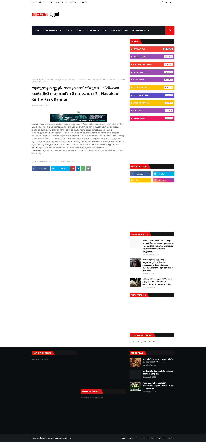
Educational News (150, 64)
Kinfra (63, 161)
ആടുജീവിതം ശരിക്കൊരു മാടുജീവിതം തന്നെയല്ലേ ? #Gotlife (158, 360)
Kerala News (54, 161)
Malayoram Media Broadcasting (58, 438)
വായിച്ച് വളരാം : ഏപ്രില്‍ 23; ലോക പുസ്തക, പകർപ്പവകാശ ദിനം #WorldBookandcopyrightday (157, 281)
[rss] (140, 180)
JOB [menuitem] (104, 30)
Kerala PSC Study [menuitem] (119, 30)
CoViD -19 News (150, 87)
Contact (50, 2)
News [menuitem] (67, 30)
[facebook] (162, 2)
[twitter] (166, 2)
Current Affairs (150, 95)
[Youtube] (140, 186)
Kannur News (42, 161)
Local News (41, 79)
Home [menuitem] (36, 30)
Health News (150, 56)
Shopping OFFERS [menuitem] (140, 30)
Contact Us (140, 438)
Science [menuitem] (80, 30)
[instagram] (170, 2)
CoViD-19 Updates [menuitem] (52, 30)
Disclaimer (83, 2)
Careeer (171, 438)
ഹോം (34, 79)
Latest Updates (150, 103)
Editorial (150, 110)
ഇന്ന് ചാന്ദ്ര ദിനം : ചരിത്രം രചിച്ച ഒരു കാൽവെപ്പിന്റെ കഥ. (158, 372)
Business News (150, 72)
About (41, 2)
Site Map (59, 2)
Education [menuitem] (93, 30)
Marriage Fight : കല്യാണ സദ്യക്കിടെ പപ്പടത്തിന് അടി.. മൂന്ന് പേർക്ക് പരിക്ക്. (158, 386)
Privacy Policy (70, 2)
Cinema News (150, 80)
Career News (150, 118)
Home (34, 2)
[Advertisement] (78, 58)
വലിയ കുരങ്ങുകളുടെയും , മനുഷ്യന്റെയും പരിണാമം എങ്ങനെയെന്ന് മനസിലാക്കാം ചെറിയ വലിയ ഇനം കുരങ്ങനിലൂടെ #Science (158, 265)
